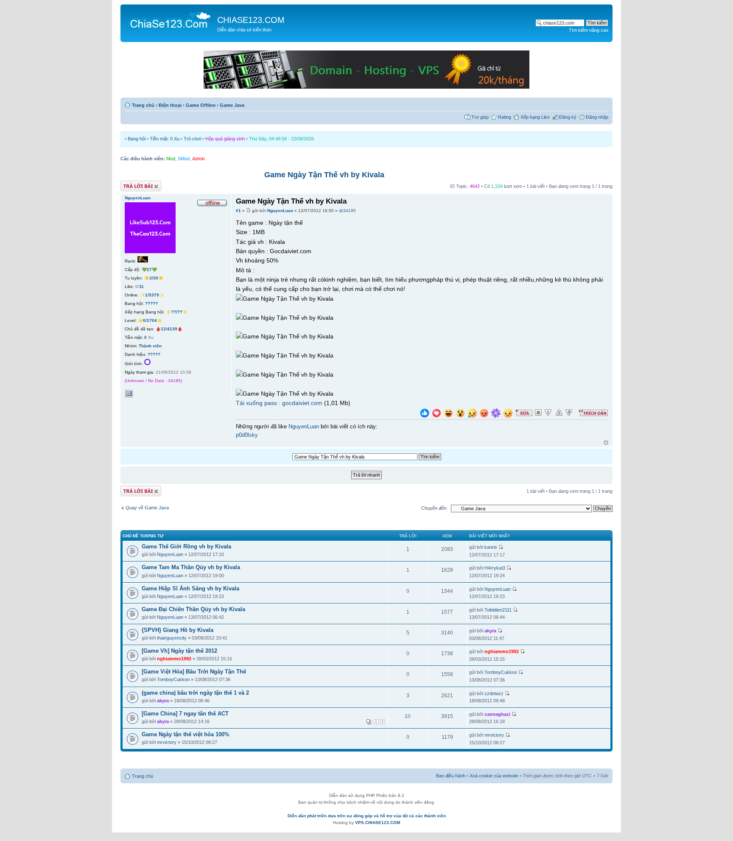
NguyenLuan (280, 210)
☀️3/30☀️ (153, 278)
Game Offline (200, 105)
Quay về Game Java (147, 507)
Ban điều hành (450, 775)
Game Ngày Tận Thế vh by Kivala (324, 174)
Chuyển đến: (434, 508)
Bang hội (136, 138)
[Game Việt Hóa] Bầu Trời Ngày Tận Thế (194, 671)
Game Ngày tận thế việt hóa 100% (185, 734)
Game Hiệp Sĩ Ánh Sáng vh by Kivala (190, 588)
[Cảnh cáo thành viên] (559, 412)
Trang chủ (143, 105)
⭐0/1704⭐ (150, 320)
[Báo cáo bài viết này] (548, 412)
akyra (490, 630)
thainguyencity (172, 637)
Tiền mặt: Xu (164, 138)
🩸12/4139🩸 (169, 329)
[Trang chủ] (170, 19)
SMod (184, 158)
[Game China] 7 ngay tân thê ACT (185, 713)
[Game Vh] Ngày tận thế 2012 (179, 651)
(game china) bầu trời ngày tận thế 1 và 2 (195, 693)
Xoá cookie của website (494, 775)
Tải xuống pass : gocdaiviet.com (279, 403)
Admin (198, 158)
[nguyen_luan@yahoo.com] (129, 393)
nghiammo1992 (174, 658)
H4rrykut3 (494, 567)
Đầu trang (606, 443)
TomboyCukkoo (173, 679)
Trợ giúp (480, 117)
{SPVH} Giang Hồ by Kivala (177, 630)
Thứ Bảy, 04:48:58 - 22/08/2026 (281, 138)
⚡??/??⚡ (176, 312)
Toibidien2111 (498, 609)
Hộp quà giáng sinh (225, 138)
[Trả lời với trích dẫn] (593, 412)
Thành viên (150, 346)
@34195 (347, 210)
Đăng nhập (597, 117)
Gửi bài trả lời (134, 184)
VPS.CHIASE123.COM (377, 822)
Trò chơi (192, 138)
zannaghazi (497, 714)
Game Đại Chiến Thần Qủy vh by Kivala (193, 609)
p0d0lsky (247, 435)
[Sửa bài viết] (524, 412)
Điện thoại (170, 105)
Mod (170, 158)
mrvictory (166, 742)
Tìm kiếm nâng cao (588, 30)
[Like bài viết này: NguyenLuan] (424, 414)
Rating (504, 117)
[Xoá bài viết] (538, 412)
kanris (490, 547)
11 (141, 286)
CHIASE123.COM (251, 20)
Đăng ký (567, 117)
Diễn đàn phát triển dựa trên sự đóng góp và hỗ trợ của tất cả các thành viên (367, 815)
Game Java (232, 105)
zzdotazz (494, 693)
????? (151, 303)
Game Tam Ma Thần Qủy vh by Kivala (191, 567)
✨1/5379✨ (152, 295)
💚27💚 (149, 269)
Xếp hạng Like (535, 117)
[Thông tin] (569, 412)
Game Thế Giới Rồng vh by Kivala (186, 546)
